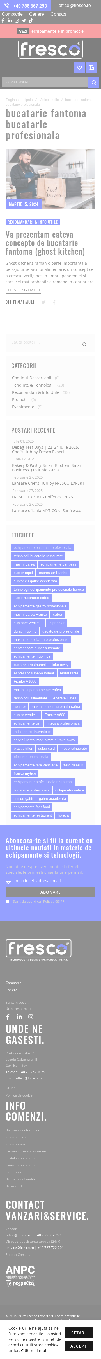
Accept (78, 1346)
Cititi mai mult (34, 1350)
